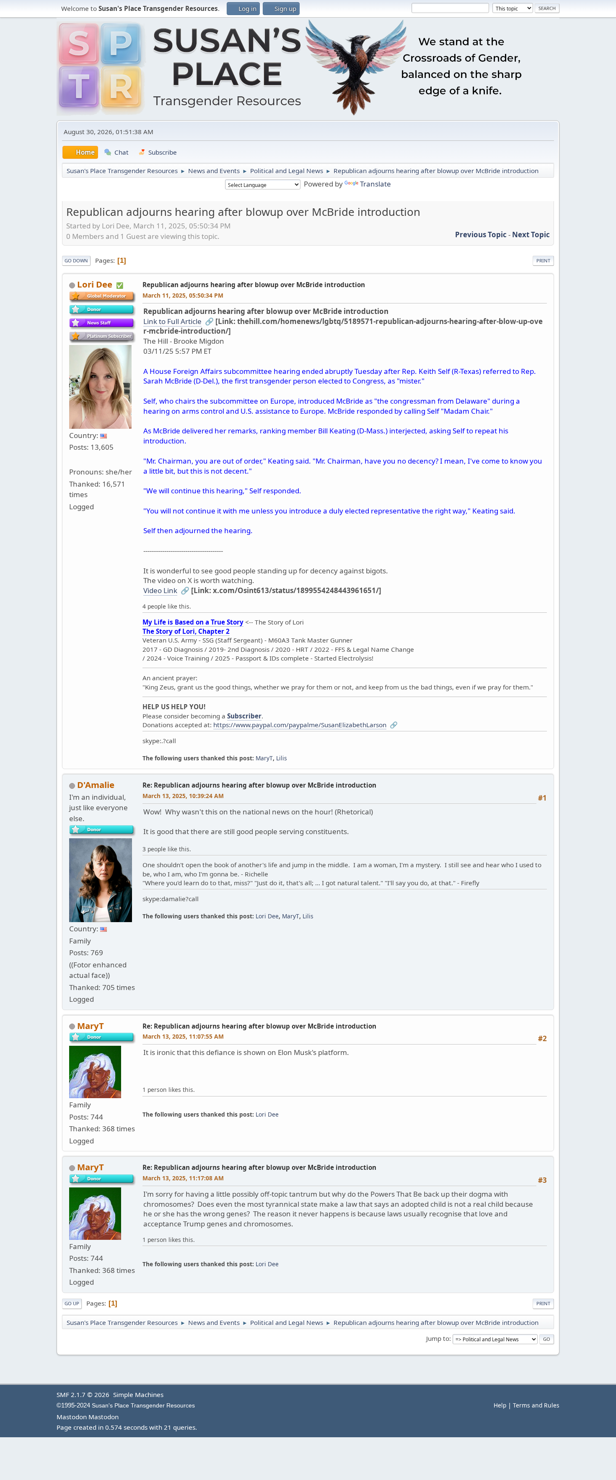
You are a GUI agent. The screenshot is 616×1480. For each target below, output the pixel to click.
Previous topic (481, 234)
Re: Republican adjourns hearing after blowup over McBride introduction (259, 785)
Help (500, 1405)
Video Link (160, 590)
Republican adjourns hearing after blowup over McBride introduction (253, 284)
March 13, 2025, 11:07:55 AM (183, 1036)
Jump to (437, 1338)
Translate (375, 184)
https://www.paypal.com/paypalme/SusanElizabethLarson (299, 725)
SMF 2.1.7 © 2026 (83, 1394)
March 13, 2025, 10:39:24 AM (183, 796)
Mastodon (72, 1417)
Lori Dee (94, 284)
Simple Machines (138, 1394)
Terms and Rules (536, 1405)
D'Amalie (95, 785)
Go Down (76, 260)
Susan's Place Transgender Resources (143, 1405)
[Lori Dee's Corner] (72, 459)
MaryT (264, 758)
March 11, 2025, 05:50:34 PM (182, 295)
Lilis (281, 758)
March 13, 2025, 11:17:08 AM (183, 1178)
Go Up (72, 1303)
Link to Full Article (172, 321)
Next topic (531, 234)
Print (543, 260)
